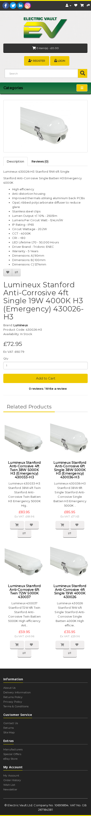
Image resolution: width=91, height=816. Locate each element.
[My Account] (68, 5)
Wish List (9, 784)
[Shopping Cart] (82, 5)
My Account (11, 775)
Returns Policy (13, 697)
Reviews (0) (40, 161)
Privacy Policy (12, 701)
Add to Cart (45, 378)
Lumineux (20, 325)
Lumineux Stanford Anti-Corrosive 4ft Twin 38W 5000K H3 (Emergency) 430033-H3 (24, 469)
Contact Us (10, 723)
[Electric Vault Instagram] (27, 5)
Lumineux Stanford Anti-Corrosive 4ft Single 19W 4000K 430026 (69, 591)
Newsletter (10, 789)
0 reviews (36, 388)
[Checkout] (88, 5)
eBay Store (10, 758)
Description (15, 161)
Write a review (56, 388)
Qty (6, 358)
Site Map (9, 732)
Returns (8, 727)
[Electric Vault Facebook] (5, 5)
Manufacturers (13, 749)
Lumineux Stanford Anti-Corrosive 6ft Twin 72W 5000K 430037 (24, 591)
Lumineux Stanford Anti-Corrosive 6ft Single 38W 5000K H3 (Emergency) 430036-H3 (69, 469)
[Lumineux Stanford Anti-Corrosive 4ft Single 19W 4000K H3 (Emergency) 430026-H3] (45, 126)
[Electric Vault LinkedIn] (20, 5)
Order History (12, 780)
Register (39, 60)
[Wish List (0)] (75, 5)
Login (61, 60)
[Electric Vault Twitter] (13, 5)
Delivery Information (17, 692)
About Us (9, 687)
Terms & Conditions (16, 706)
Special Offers (12, 754)
